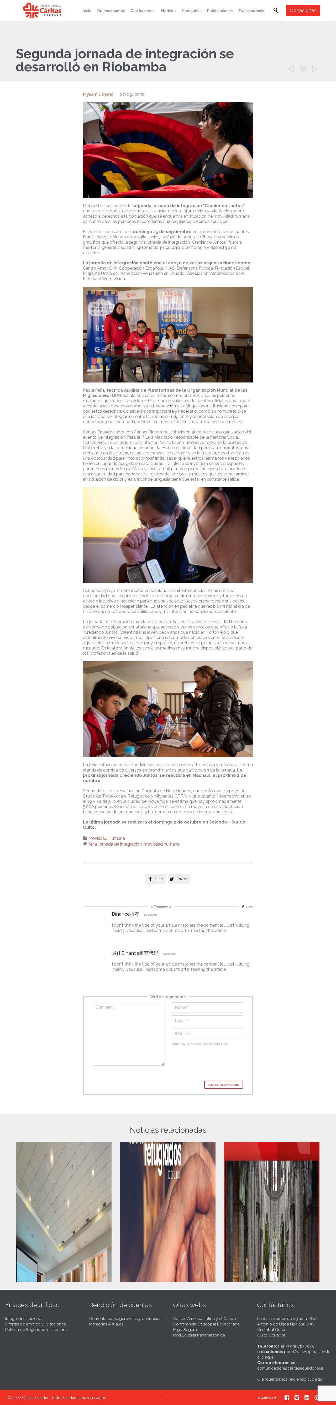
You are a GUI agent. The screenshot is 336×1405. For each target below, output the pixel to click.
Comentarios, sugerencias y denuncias (125, 1318)
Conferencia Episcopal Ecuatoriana (206, 1324)
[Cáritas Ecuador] (42, 10)
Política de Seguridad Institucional (37, 1329)
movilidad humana (162, 844)
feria (92, 844)
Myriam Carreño (98, 94)
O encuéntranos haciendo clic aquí (290, 1379)
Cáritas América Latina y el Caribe (204, 1318)
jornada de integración (120, 844)
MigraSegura (185, 1329)
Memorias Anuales (106, 1324)
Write (249, 906)
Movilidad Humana (106, 838)
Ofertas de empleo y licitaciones (35, 1324)
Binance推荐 (125, 914)
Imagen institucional (24, 1318)
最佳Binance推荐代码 (135, 953)
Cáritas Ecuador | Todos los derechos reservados (64, 1398)
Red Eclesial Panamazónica (199, 1335)
